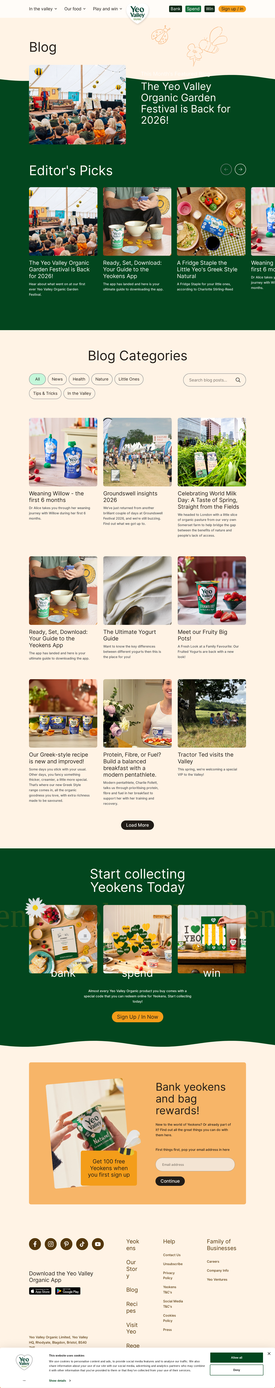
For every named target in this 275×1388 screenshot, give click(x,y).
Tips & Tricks (45, 393)
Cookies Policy (169, 1318)
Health (79, 379)
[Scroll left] (226, 169)
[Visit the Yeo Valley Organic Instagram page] (51, 1244)
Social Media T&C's (173, 1303)
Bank (176, 8)
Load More (137, 825)
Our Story (131, 1269)
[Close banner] (269, 1353)
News (57, 379)
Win (209, 8)
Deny (236, 1369)
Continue (170, 1181)
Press (167, 1330)
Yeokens (132, 1244)
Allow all (236, 1357)
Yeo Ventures (217, 1279)
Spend (193, 8)
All (37, 379)
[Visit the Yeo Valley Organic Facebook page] (35, 1244)
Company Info (218, 1270)
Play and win (105, 9)
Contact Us (172, 1255)
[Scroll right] (240, 169)
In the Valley (79, 393)
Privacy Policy (169, 1275)
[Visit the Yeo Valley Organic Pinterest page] (66, 1244)
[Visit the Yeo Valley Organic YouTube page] (98, 1244)
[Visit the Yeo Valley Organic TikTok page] (82, 1244)
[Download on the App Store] (40, 1291)
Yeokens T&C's (169, 1289)
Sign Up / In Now (137, 1017)
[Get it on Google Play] (67, 1291)
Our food (72, 9)
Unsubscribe (173, 1264)
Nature (102, 379)
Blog (132, 1289)
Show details (57, 1380)
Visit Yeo (132, 1328)
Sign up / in (232, 8)
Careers (213, 1261)
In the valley (41, 9)
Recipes (132, 1307)
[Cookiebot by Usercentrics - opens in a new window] (24, 1381)
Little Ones (129, 379)
